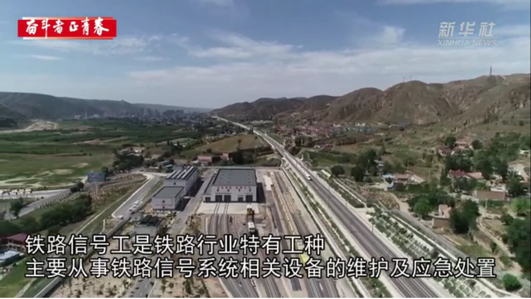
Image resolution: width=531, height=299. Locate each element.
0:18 (20, 291)
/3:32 (30, 291)
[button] (6, 291)
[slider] (503, 290)
